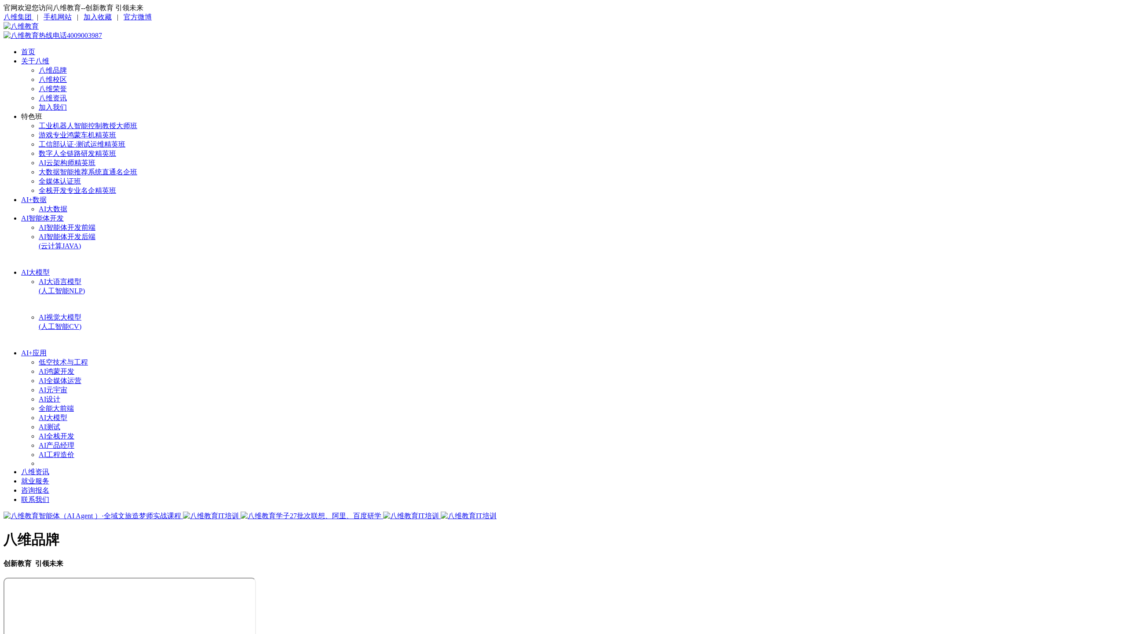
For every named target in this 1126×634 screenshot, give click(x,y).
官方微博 (138, 17)
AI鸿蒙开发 (56, 371)
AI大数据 (53, 209)
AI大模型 (35, 272)
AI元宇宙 (53, 390)
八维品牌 (53, 70)
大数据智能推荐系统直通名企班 (88, 172)
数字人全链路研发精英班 (77, 153)
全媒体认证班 (60, 181)
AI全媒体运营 (60, 380)
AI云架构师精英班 (67, 162)
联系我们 (35, 499)
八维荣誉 (53, 88)
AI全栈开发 (56, 436)
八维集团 (18, 17)
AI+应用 (34, 353)
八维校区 (53, 79)
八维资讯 (53, 98)
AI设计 (49, 399)
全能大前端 (56, 408)
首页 (28, 51)
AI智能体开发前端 (67, 227)
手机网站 (58, 17)
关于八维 (35, 61)
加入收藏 (98, 17)
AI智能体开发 (42, 218)
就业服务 (35, 481)
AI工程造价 (56, 454)
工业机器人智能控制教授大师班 (88, 125)
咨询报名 (35, 490)
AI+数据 (34, 199)
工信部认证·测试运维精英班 (82, 144)
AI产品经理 (56, 445)
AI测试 (49, 427)
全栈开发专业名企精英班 (77, 190)
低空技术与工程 (63, 362)
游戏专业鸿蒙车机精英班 (77, 135)
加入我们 (53, 107)
